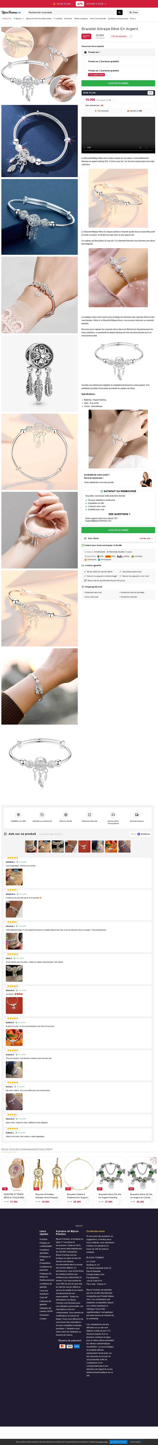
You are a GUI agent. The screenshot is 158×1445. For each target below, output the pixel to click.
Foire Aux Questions (44, 1292)
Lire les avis (145, 538)
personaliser (135, 1442)
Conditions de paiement (46, 1268)
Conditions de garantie (46, 1285)
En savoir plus (102, 1442)
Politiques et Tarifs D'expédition (45, 1260)
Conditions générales (44, 1251)
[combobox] (72, 12)
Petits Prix (6, 18)
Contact (43, 1319)
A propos (43, 1239)
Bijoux (19, 18)
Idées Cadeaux (81, 18)
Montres (68, 18)
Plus (132, 18)
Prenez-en (94, 52)
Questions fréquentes (118, 18)
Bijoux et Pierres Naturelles (38, 18)
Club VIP (44, 1298)
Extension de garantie (45, 1302)
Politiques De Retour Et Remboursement (46, 1277)
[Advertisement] (79, 1217)
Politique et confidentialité (46, 1244)
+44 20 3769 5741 (94, 1281)
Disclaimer (44, 1315)
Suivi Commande (98, 18)
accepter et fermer (118, 1442)
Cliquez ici (101, 1284)
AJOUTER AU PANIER (118, 83)
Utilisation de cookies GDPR (46, 1309)
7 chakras (57, 18)
